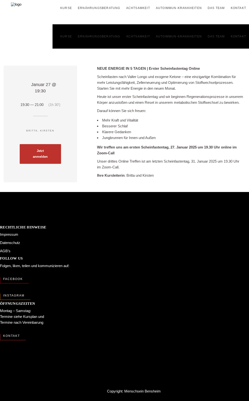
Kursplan (30, 316)
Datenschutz (10, 243)
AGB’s (5, 251)
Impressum (9, 234)
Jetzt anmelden (40, 153)
